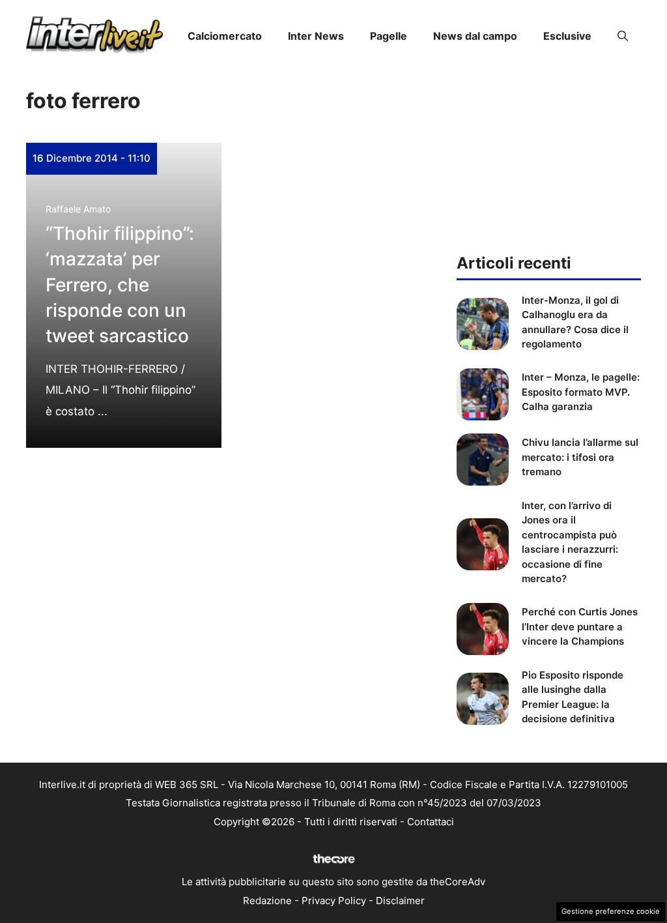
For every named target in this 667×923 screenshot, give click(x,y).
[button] (622, 35)
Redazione (267, 900)
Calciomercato (225, 35)
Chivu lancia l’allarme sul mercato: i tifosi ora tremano (580, 457)
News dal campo (475, 35)
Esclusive (567, 35)
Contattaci (430, 821)
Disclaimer (400, 900)
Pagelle (388, 35)
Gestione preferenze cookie (610, 911)
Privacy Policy (334, 900)
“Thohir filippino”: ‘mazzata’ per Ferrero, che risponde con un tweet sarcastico (120, 284)
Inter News (316, 35)
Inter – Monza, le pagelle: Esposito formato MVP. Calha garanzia (581, 392)
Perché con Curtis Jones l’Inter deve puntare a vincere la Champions (580, 626)
